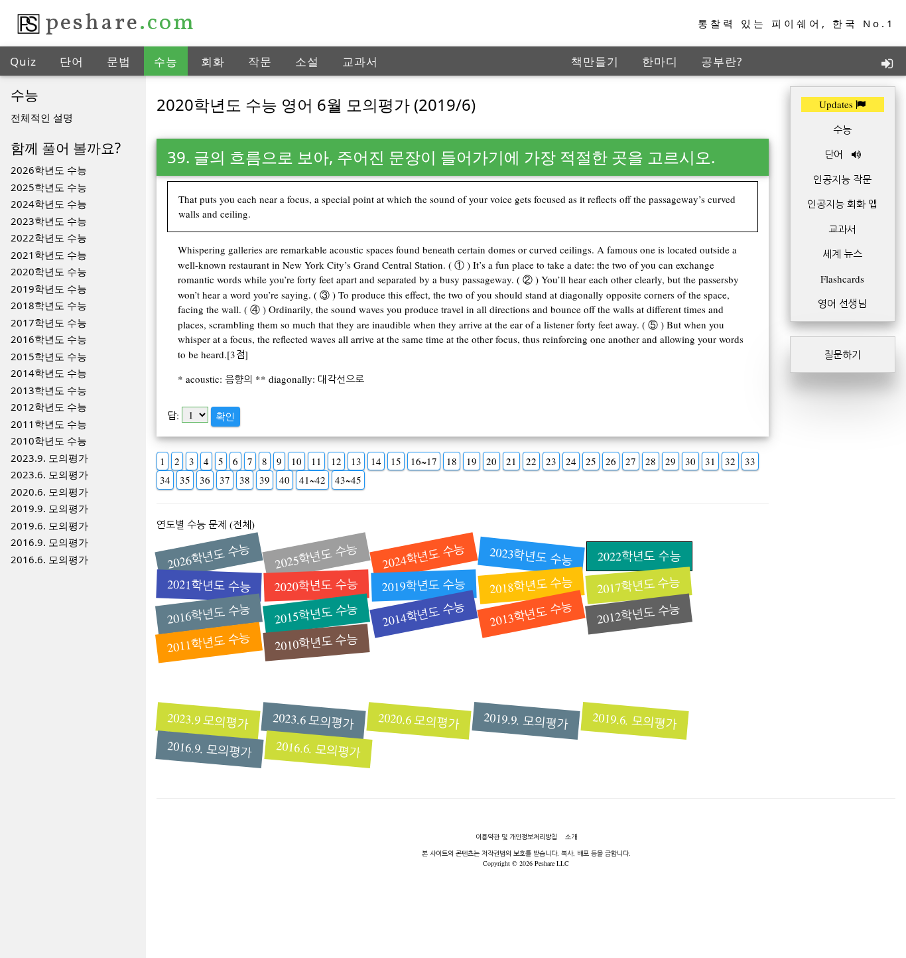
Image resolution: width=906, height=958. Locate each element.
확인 (225, 416)
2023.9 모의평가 (207, 720)
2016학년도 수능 (49, 339)
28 (650, 461)
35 (185, 479)
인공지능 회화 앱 (842, 203)
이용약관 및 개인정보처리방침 (516, 836)
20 (491, 461)
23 (551, 461)
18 (451, 461)
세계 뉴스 (842, 253)
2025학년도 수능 (49, 187)
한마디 (660, 61)
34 (165, 479)
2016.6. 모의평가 (49, 559)
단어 (72, 61)
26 (611, 461)
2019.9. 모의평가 (49, 508)
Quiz (23, 61)
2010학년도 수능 (49, 440)
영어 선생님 (842, 303)
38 (244, 479)
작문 (260, 61)
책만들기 (595, 61)
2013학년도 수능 (49, 390)
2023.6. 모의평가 (49, 474)
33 (750, 461)
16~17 (424, 461)
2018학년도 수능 (49, 305)
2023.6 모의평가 (313, 720)
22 (531, 461)
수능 (166, 61)
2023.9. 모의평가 (49, 457)
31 (710, 461)
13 (356, 461)
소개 (571, 836)
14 (376, 461)
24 (571, 461)
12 (336, 461)
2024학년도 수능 (49, 203)
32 (730, 461)
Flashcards (842, 278)
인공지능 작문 (842, 179)
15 (396, 461)
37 (225, 479)
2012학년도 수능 (49, 406)
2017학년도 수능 (49, 322)
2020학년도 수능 (49, 271)
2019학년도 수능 (49, 288)
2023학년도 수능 (49, 221)
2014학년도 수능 (49, 372)
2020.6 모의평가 (418, 720)
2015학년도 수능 (49, 356)
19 (471, 461)
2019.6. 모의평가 (49, 525)
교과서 (360, 61)
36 (205, 479)
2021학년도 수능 (49, 254)
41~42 (312, 479)
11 (316, 461)
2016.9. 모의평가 (49, 542)
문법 (119, 61)
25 (591, 461)
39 (264, 479)
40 (284, 479)
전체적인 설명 (42, 117)
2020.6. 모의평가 (49, 491)
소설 (307, 61)
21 (511, 461)
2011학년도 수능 (49, 424)
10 (296, 461)
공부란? (721, 61)
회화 (213, 61)
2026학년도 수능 (49, 169)
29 (670, 461)
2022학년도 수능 (49, 237)
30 (690, 461)
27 (630, 461)
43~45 (348, 479)
